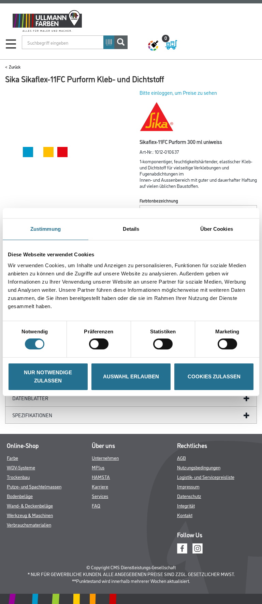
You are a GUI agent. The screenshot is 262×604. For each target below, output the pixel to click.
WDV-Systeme (21, 467)
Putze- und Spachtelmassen (34, 486)
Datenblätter (30, 398)
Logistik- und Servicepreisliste (205, 476)
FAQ (96, 505)
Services (100, 496)
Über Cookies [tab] (216, 229)
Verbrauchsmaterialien (29, 524)
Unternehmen (105, 457)
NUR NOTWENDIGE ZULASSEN (48, 376)
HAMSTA (101, 476)
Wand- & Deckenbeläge (30, 505)
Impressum (188, 486)
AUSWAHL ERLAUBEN (131, 376)
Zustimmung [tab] (45, 229)
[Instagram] (197, 547)
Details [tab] (131, 229)
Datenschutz (189, 496)
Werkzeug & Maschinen (30, 515)
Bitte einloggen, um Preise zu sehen (178, 92)
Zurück (14, 67)
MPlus (98, 467)
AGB (181, 457)
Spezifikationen (32, 415)
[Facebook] (182, 547)
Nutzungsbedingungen (198, 467)
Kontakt (184, 515)
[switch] (100, 343)
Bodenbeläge (20, 496)
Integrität (186, 505)
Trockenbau (18, 476)
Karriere (100, 486)
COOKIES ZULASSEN (214, 376)
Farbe (12, 457)
